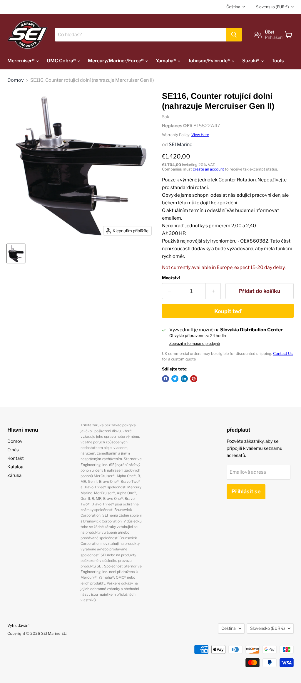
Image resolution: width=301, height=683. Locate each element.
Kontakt (15, 458)
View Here (200, 135)
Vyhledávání (18, 625)
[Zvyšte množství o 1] (213, 291)
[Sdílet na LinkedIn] (184, 378)
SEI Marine (180, 144)
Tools (278, 61)
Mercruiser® (21, 61)
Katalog (15, 467)
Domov (15, 80)
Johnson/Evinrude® (209, 61)
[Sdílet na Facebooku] (165, 378)
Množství (171, 277)
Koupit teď (227, 311)
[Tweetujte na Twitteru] (174, 378)
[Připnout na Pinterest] (193, 378)
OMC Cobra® (62, 61)
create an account (208, 169)
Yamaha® (166, 61)
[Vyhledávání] (234, 34)
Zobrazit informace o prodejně (194, 344)
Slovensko (272, 6)
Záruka (14, 475)
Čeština (233, 6)
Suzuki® (251, 61)
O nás (13, 449)
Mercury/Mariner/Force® (116, 61)
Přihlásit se (246, 491)
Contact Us (283, 353)
